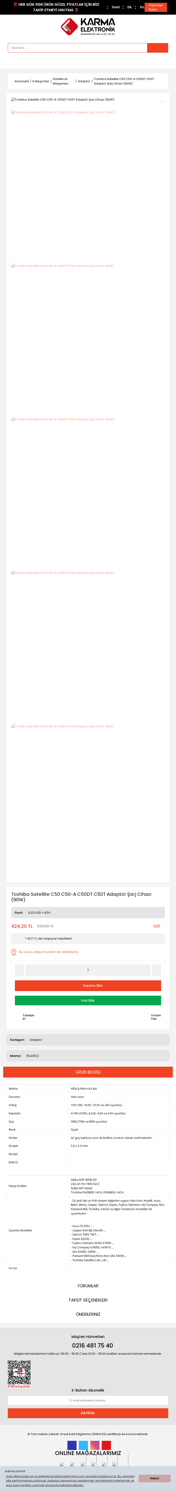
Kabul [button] (154, 1478)
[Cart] (161, 60)
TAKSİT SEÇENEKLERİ (88, 1300)
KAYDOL (88, 1413)
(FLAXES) (32, 1056)
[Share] (164, 107)
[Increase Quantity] (156, 970)
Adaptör (36, 1040)
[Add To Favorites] (164, 99)
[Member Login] (12, 60)
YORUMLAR (88, 1286)
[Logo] (88, 26)
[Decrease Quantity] (19, 970)
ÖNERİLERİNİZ (88, 1314)
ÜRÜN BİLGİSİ (88, 1072)
